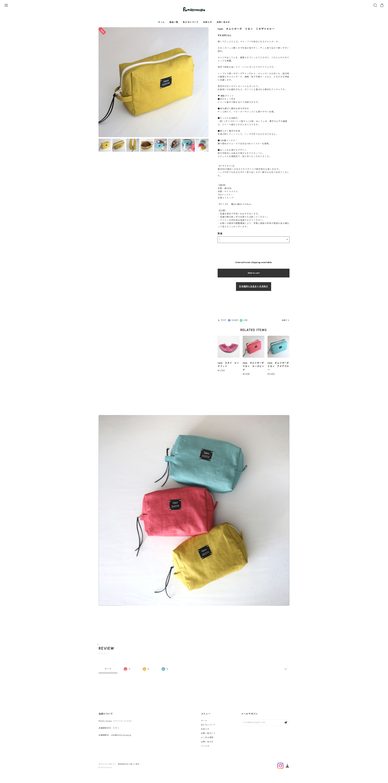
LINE (245, 320)
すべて (108, 669)
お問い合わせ (223, 22)
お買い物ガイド (208, 733)
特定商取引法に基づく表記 (128, 764)
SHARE (234, 320)
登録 (285, 722)
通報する (285, 320)
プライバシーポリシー (107, 764)
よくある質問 (207, 737)
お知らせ (207, 22)
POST (224, 320)
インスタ (205, 746)
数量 (220, 233)
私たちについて (190, 22)
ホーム (161, 22)
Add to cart (254, 273)
